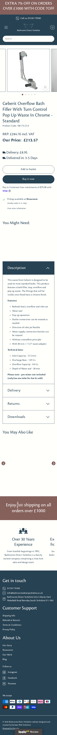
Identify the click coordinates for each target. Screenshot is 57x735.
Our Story (7, 645)
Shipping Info (9, 616)
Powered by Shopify (11, 729)
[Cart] (51, 27)
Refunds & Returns (11, 620)
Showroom (8, 650)
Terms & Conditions (12, 625)
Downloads (16, 417)
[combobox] (28, 39)
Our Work (7, 655)
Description (17, 268)
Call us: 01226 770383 (31, 18)
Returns (14, 404)
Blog (5, 659)
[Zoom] (45, 87)
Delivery (14, 390)
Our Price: (12, 140)
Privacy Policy (9, 630)
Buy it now (28, 179)
